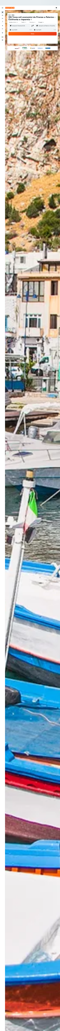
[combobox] (32, 22)
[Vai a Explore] (2, 25)
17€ (10, 17)
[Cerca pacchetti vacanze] (2, 21)
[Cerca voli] (2, 12)
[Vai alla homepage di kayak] (9, 8)
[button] (2, 7)
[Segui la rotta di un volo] (2, 28)
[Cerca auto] (2, 18)
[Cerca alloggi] (2, 15)
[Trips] (2, 32)
